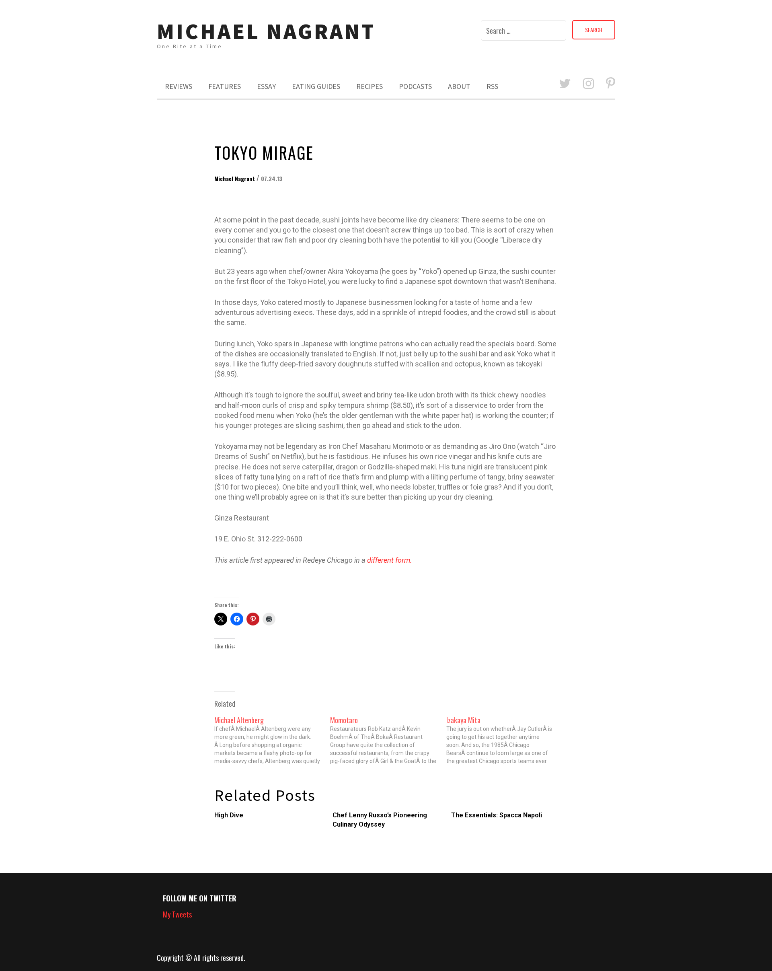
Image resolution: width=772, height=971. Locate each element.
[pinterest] (610, 84)
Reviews (178, 86)
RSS (492, 86)
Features (224, 86)
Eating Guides (316, 86)
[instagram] (588, 84)
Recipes (369, 86)
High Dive (228, 815)
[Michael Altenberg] (272, 740)
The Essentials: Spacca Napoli (496, 815)
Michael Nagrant (266, 31)
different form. (389, 560)
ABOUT (459, 86)
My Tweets (177, 914)
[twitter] (565, 84)
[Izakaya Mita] (504, 740)
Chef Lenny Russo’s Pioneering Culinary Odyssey (380, 819)
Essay (266, 86)
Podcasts (415, 86)
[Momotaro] (388, 740)
